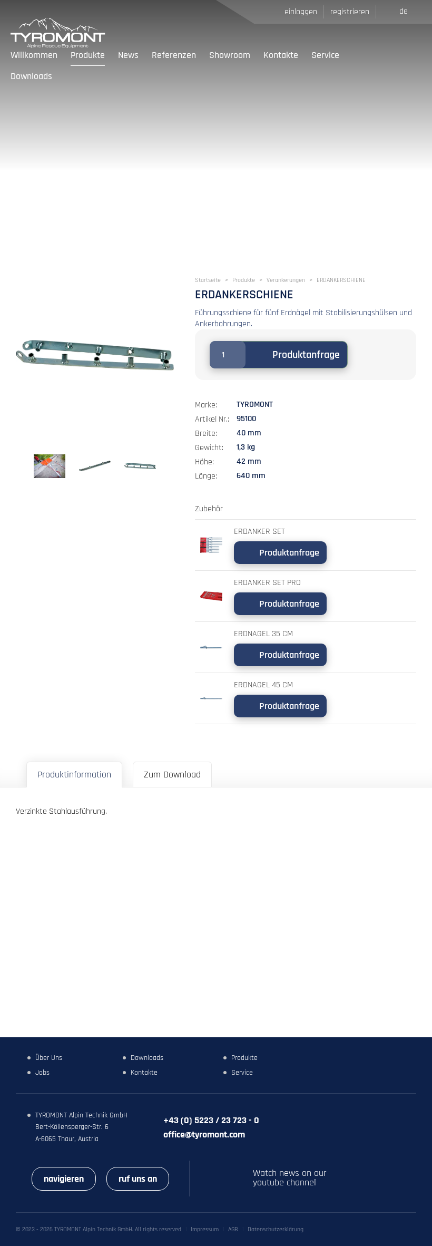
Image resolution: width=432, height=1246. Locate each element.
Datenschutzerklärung (275, 1229)
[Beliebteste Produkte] (382, 66)
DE (403, 11)
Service (325, 55)
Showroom (229, 55)
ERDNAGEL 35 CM (263, 633)
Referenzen (174, 55)
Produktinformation (74, 774)
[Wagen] (408, 66)
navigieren (64, 1179)
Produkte (88, 55)
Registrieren (349, 11)
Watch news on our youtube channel (290, 1178)
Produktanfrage (306, 355)
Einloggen (300, 11)
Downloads (31, 76)
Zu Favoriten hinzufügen (364, 355)
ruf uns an (138, 1179)
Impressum (205, 1229)
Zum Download (172, 774)
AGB (233, 1229)
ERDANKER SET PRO (267, 582)
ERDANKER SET (259, 531)
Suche (359, 65)
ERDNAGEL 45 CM (263, 684)
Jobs (42, 1072)
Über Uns (48, 1058)
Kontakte (280, 55)
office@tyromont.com (204, 1134)
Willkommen (34, 55)
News (128, 55)
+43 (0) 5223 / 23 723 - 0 (211, 1120)
